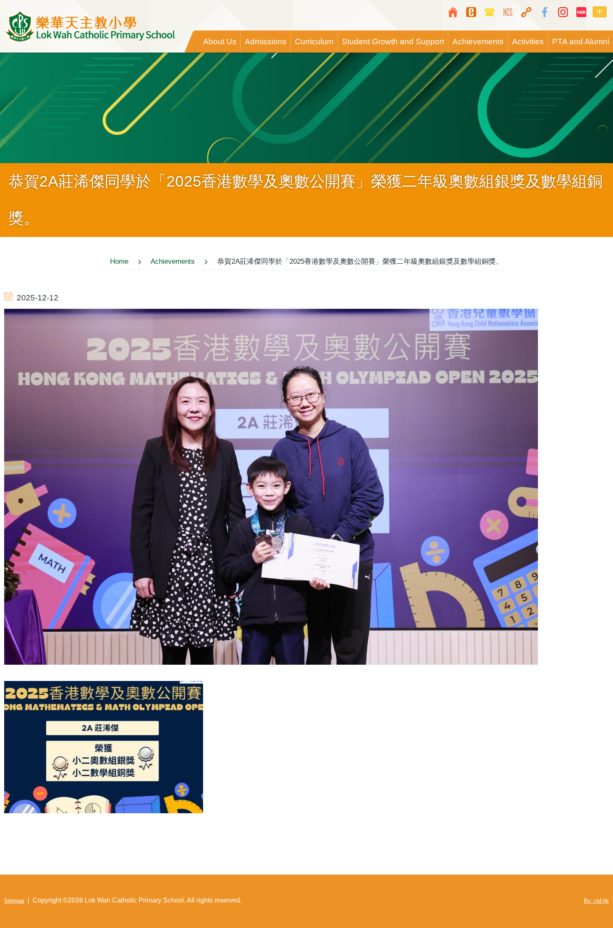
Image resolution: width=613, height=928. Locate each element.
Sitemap (14, 901)
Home (119, 261)
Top (581, 896)
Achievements (173, 261)
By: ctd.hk (596, 901)
